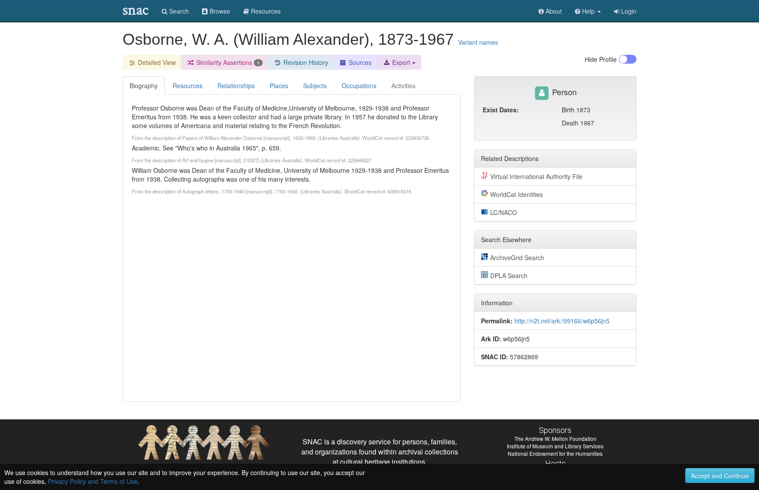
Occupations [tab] (359, 85)
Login (627, 11)
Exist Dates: (501, 109)
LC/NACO (503, 212)
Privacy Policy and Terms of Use (92, 481)
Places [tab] (279, 85)
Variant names (478, 42)
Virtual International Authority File (536, 176)
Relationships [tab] (236, 85)
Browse (219, 11)
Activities (403, 85)
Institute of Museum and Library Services (555, 446)
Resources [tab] (187, 85)
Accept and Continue (720, 475)
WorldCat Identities (516, 194)
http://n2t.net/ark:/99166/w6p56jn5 (562, 320)
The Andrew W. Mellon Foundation (555, 438)
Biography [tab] (144, 85)
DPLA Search (509, 275)
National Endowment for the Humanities (555, 453)
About (553, 11)
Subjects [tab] (315, 85)
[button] (587, 11)
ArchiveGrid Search (517, 257)
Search (178, 11)
